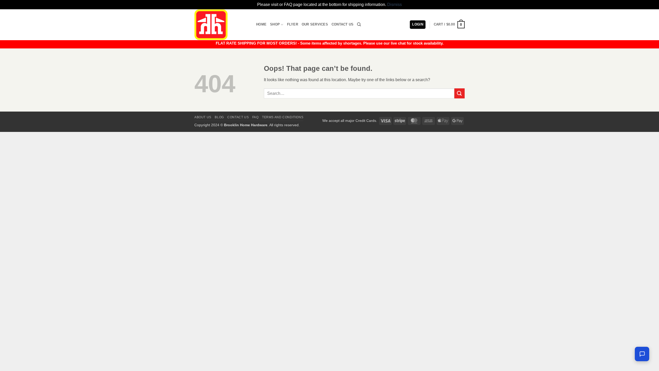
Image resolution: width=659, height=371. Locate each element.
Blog (219, 117)
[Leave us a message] (642, 354)
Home (261, 24)
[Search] (359, 24)
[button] (449, 25)
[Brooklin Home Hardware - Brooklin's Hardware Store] (221, 24)
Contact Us (343, 24)
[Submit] (459, 93)
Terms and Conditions (282, 117)
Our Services (315, 24)
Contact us (238, 117)
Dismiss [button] (394, 4)
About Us (202, 117)
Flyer (292, 24)
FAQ (255, 117)
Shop (275, 24)
